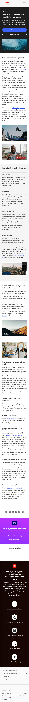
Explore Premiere (14, 34)
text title (23, 69)
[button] (20, 2)
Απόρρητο (17, 695)
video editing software (18, 108)
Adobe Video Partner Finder (13, 488)
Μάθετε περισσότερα (14, 539)
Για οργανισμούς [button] (5, 676)
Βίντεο (3, 6)
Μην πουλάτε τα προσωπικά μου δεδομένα (17, 697)
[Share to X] (10, 512)
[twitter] (8, 693)
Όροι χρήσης (22, 695)
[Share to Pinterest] (16, 512)
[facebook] (3, 693)
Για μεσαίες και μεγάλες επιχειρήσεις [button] (10, 673)
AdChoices (5, 699)
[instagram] (5, 693)
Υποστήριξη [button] (4, 679)
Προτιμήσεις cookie (5, 697)
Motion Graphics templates (14, 435)
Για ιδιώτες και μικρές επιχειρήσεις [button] (9, 670)
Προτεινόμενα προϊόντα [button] (7, 686)
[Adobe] (7, 2)
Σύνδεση (25, 2)
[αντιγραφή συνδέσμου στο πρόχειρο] (23, 512)
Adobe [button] (3, 683)
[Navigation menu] (2, 2)
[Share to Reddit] (19, 512)
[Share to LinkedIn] (13, 512)
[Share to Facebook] (6, 512)
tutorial (4, 316)
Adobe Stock (10, 418)
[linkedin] (10, 693)
